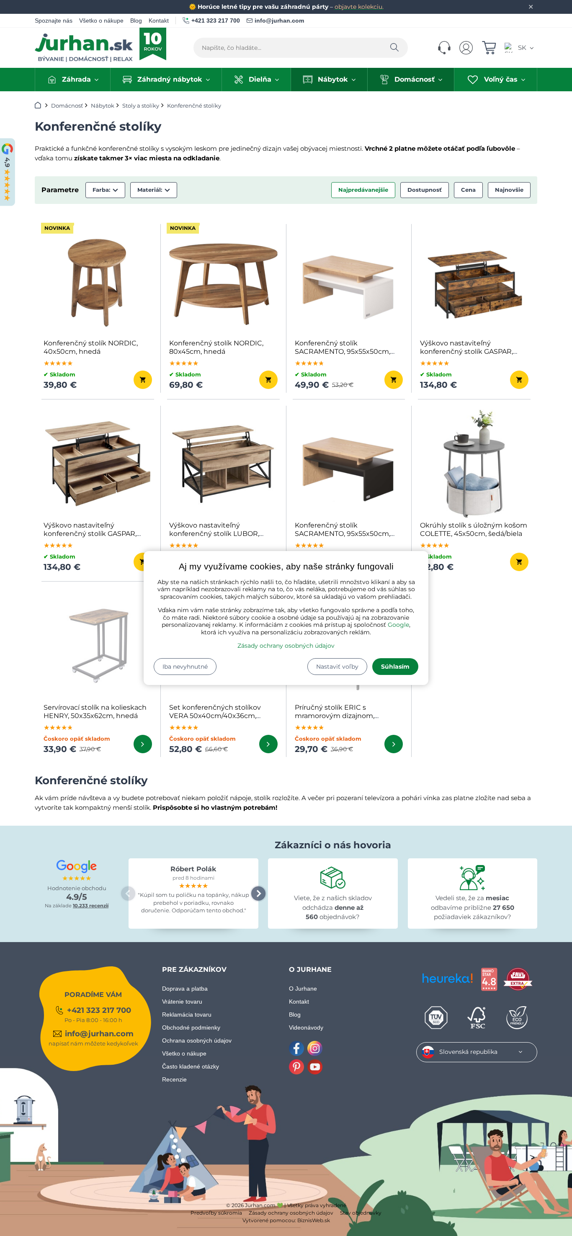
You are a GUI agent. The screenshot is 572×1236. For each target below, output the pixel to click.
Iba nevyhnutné (185, 666)
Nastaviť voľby (337, 666)
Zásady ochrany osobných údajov (286, 645)
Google (398, 624)
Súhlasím (395, 666)
